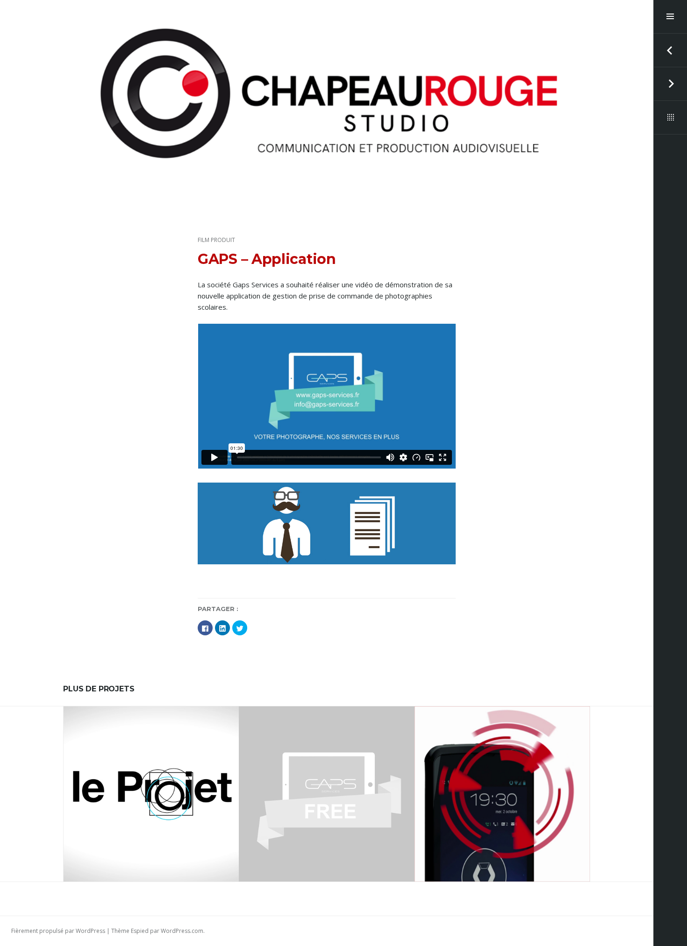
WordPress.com (182, 931)
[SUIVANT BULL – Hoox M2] (670, 84)
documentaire (200, 771)
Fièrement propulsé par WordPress (58, 931)
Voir (157, 817)
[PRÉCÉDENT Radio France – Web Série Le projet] (670, 50)
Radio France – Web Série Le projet (151, 790)
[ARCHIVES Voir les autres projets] (670, 118)
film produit (216, 240)
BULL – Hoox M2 (502, 790)
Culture (164, 771)
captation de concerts (115, 771)
